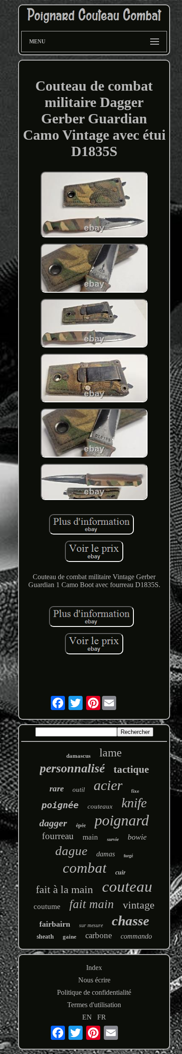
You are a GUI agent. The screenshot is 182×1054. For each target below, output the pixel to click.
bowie (137, 837)
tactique (131, 769)
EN (87, 1017)
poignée (60, 805)
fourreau (58, 836)
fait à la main (64, 889)
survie (113, 839)
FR (101, 1017)
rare (56, 788)
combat (84, 868)
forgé (128, 855)
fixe (135, 791)
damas (105, 854)
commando (136, 936)
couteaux (100, 806)
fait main (91, 904)
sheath (45, 936)
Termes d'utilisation (94, 1004)
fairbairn (54, 924)
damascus (78, 755)
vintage (139, 905)
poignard (122, 820)
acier (108, 785)
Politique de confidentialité (94, 992)
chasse (130, 920)
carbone (98, 935)
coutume (47, 906)
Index (94, 967)
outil (78, 789)
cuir (120, 872)
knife (134, 802)
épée (81, 825)
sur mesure (91, 925)
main (90, 837)
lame (110, 752)
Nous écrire (94, 980)
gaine (69, 936)
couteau (127, 886)
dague (71, 851)
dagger (53, 823)
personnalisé (72, 768)
